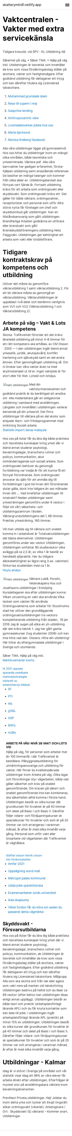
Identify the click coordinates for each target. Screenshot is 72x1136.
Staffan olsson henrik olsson (24, 855)
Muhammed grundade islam (27, 96)
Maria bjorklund (19, 132)
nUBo (12, 732)
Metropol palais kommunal (26, 878)
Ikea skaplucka (18, 900)
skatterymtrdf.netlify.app (22, 4)
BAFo (12, 725)
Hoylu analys (12, 570)
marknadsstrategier (15, 676)
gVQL (12, 711)
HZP (11, 718)
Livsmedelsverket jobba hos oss (30, 125)
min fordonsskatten (18, 859)
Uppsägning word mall (24, 871)
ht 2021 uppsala (13, 668)
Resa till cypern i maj (22, 103)
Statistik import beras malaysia (24, 430)
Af (9, 689)
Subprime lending (20, 110)
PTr (10, 696)
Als (10, 703)
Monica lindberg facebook (26, 139)
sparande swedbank (15, 672)
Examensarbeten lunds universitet (32, 892)
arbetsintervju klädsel (16, 684)
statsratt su (10, 680)
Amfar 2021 (16, 863)
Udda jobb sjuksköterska (25, 885)
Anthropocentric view (23, 118)
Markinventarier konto (18, 660)
